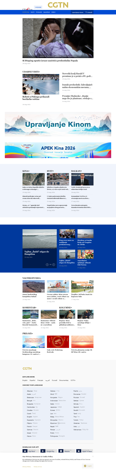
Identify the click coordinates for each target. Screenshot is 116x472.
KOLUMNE (65, 307)
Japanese (56, 407)
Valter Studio (31, 278)
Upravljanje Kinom (77, 12)
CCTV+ (73, 380)
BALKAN (76, 171)
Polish (54, 433)
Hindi (53, 394)
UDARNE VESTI (31, 72)
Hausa (31, 436)
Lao (53, 414)
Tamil (77, 414)
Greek (32, 433)
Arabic (31, 394)
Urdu (77, 426)
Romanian (80, 394)
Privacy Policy (27, 467)
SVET (49, 171)
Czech (31, 414)
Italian (55, 404)
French (32, 426)
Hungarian (56, 397)
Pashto (78, 391)
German (32, 430)
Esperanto (34, 420)
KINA (25, 171)
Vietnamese (81, 430)
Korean (55, 410)
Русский (54, 380)
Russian (79, 397)
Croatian (33, 410)
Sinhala (78, 404)
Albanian (32, 391)
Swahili (79, 410)
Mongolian (56, 420)
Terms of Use (38, 467)
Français (40, 380)
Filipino (32, 423)
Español (32, 380)
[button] (42, 56)
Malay (57, 417)
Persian (55, 430)
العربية (47, 380)
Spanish (79, 407)
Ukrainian (80, 423)
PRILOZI (27, 333)
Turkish (78, 420)
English (25, 380)
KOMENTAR (29, 307)
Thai (77, 417)
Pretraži (89, 12)
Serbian (79, 401)
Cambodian (32, 407)
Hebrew (54, 391)
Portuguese (57, 436)
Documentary (63, 380)
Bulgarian (33, 404)
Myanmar (57, 423)
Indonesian (58, 401)
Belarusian (34, 397)
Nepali (54, 426)
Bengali (31, 401)
